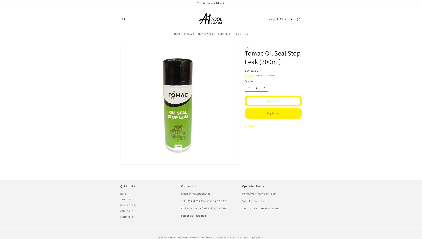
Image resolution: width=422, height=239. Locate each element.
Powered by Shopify (190, 237)
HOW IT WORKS (128, 205)
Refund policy (208, 237)
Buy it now (273, 113)
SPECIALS (125, 199)
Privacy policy (223, 237)
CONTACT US (127, 216)
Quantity (249, 81)
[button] (124, 19)
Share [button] (251, 126)
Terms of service (239, 237)
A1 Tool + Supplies (173, 237)
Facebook (187, 215)
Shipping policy (256, 237)
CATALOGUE (126, 211)
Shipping (249, 75)
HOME (123, 193)
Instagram (201, 215)
